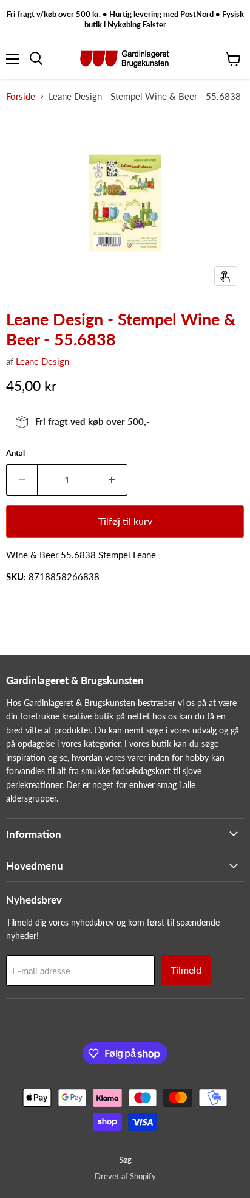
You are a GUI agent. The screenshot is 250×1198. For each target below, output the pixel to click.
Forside (20, 96)
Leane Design (42, 361)
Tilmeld (186, 969)
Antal (15, 453)
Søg (125, 1160)
